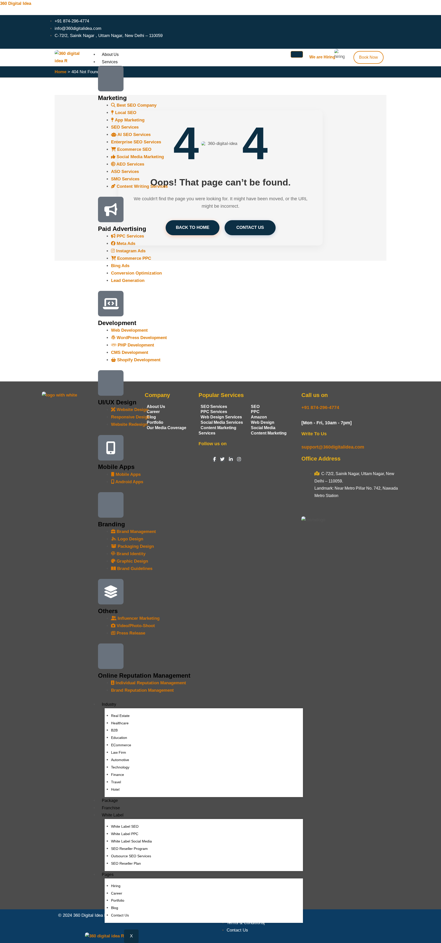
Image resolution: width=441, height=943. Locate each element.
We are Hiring (322, 57)
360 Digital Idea (15, 3)
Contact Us (120, 915)
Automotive (120, 760)
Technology (120, 767)
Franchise (111, 808)
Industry (109, 704)
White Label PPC (124, 834)
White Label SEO (125, 826)
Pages (108, 874)
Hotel (115, 789)
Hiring (115, 886)
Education (119, 738)
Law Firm (118, 752)
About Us (110, 54)
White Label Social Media (131, 841)
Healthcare (120, 723)
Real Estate (120, 716)
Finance (117, 775)
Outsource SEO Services (131, 856)
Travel (116, 782)
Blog (114, 908)
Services (110, 62)
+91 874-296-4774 (320, 407)
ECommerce (121, 745)
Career (116, 893)
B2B (114, 730)
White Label (113, 815)
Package (110, 800)
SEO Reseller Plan (126, 863)
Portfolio (117, 900)
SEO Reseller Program (129, 849)
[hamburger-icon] (297, 54)
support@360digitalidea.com (332, 447)
